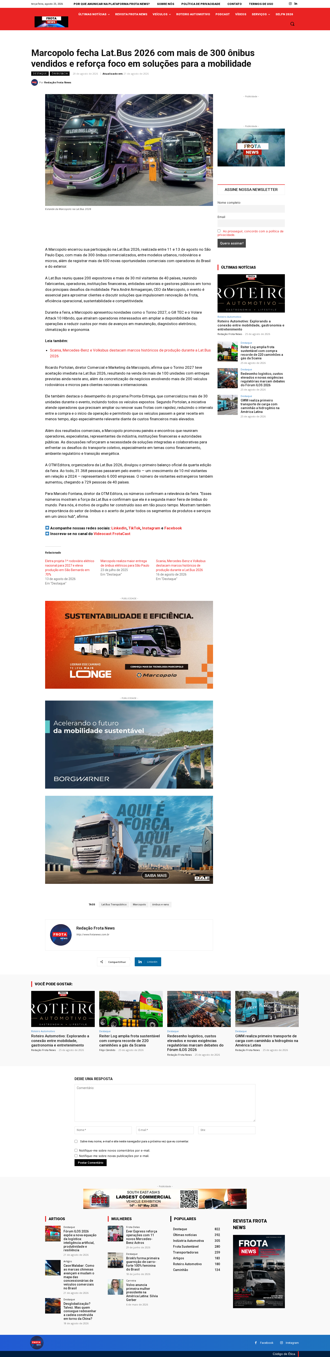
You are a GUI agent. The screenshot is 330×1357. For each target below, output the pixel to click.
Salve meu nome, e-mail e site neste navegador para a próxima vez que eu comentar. (134, 1141)
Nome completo (229, 202)
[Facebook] (256, 1343)
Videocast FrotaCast (112, 533)
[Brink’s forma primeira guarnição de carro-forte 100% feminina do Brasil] (115, 1260)
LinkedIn (119, 528)
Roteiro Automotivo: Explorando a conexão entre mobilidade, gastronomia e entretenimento (251, 325)
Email (221, 217)
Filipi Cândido (107, 1050)
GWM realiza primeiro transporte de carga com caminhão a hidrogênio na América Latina (260, 406)
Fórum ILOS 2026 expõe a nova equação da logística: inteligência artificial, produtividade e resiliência (80, 1241)
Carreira (131, 1280)
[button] (292, 23)
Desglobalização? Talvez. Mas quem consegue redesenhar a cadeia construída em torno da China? (80, 1311)
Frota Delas (133, 1227)
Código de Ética (284, 1354)
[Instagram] (290, 3)
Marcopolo (139, 904)
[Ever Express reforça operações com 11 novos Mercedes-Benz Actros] (115, 1233)
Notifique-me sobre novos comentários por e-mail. (114, 1150)
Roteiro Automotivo (229, 316)
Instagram (151, 528)
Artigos (68, 1261)
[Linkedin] (296, 3)
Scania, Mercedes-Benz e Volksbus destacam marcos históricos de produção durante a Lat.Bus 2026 (181, 565)
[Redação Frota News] (35, 82)
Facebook (173, 528)
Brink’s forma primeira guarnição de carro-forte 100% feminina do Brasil (142, 1263)
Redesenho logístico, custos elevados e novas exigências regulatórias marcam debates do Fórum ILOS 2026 (263, 379)
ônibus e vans (160, 904)
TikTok (134, 528)
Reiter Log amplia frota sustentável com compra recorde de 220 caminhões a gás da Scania (262, 352)
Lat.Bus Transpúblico (114, 904)
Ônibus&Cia (60, 73)
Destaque (40, 73)
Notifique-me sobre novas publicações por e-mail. (114, 1156)
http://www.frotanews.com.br (92, 934)
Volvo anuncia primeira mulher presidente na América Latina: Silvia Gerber (142, 1292)
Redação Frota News (57, 82)
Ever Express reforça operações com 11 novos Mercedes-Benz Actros (141, 1237)
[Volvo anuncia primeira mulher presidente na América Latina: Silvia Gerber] (115, 1287)
